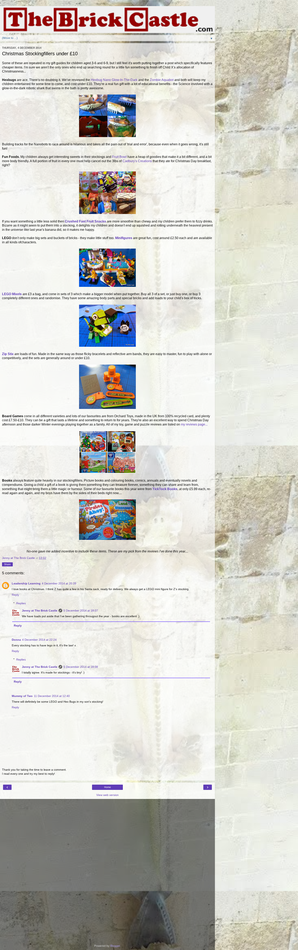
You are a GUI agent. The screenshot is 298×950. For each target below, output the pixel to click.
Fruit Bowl (119, 157)
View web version (107, 795)
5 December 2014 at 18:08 (80, 666)
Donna (16, 639)
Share (7, 564)
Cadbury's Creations (137, 161)
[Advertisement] (107, 819)
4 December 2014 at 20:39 (59, 583)
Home (107, 787)
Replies (21, 603)
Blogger (115, 945)
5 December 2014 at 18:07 (80, 610)
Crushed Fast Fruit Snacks (85, 221)
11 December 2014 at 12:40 (52, 696)
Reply (15, 594)
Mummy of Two (22, 696)
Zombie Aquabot (162, 80)
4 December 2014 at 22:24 (39, 639)
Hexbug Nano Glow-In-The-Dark (114, 80)
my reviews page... (194, 424)
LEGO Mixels (12, 294)
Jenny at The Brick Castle (39, 610)
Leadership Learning (26, 583)
